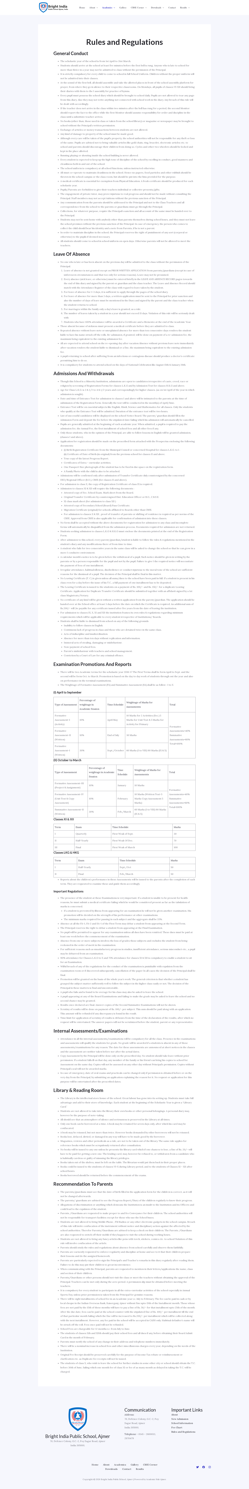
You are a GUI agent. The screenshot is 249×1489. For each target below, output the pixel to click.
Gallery (123, 7)
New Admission (179, 1418)
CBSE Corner (137, 7)
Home (82, 7)
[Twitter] (197, 1467)
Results (183, 7)
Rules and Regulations (183, 1431)
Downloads (156, 7)
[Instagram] (209, 1467)
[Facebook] (203, 1467)
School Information (182, 1423)
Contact (172, 7)
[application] (96, 7)
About (92, 7)
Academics (107, 7)
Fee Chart (176, 1427)
